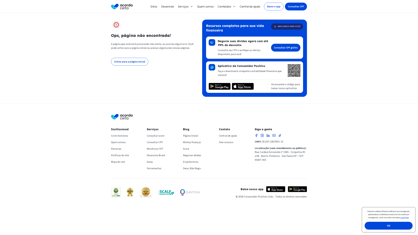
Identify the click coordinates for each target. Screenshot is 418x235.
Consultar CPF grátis (285, 47)
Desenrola (167, 6)
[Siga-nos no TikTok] (279, 135)
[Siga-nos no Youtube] (274, 135)
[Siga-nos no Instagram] (262, 135)
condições (404, 217)
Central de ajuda (250, 6)
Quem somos (205, 6)
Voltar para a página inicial (129, 61)
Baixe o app (274, 6)
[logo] (122, 6)
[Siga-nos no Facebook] (256, 135)
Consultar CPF (296, 6)
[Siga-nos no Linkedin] (268, 135)
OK (388, 225)
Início (154, 6)
